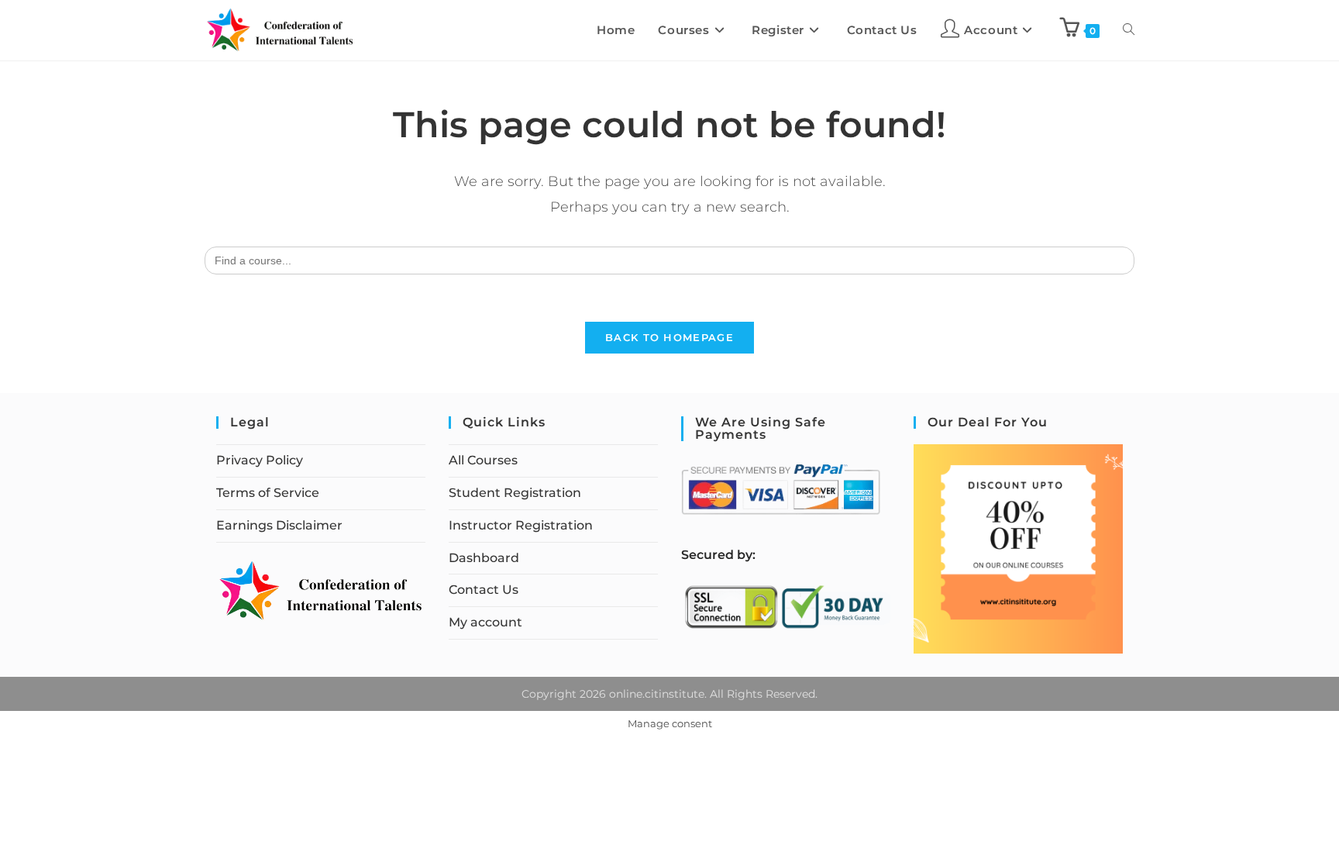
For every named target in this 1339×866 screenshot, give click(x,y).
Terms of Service (267, 492)
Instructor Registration (521, 525)
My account (485, 622)
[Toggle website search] (1128, 30)
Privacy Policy (259, 460)
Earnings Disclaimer (279, 525)
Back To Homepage (669, 337)
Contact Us (483, 589)
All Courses (483, 460)
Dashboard (484, 557)
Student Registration (515, 492)
